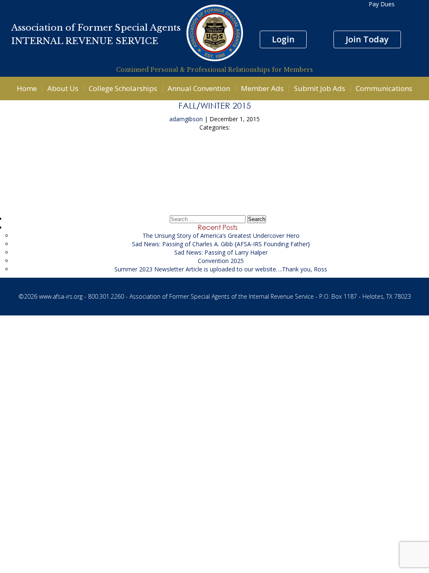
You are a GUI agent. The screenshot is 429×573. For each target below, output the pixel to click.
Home (27, 88)
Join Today (367, 39)
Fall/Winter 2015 (214, 105)
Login (283, 39)
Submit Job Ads (319, 88)
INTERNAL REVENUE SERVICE (84, 41)
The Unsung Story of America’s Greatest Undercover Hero (221, 236)
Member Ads (262, 88)
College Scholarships (123, 88)
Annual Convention (199, 88)
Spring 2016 (214, 181)
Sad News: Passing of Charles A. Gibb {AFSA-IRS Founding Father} (221, 244)
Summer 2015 (215, 158)
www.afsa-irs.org (61, 296)
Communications (384, 88)
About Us (62, 88)
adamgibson (186, 119)
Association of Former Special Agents (96, 27)
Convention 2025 (221, 261)
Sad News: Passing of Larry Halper (221, 252)
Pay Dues (382, 4)
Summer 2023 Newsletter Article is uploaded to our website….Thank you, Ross (220, 269)
